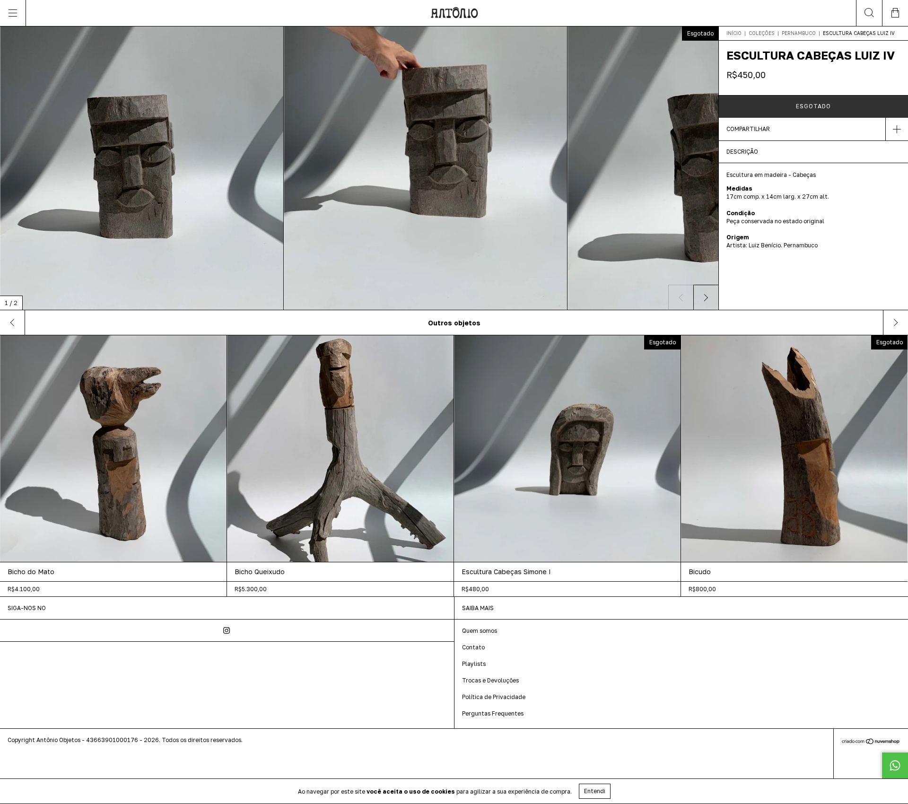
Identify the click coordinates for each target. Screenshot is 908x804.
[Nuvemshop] (870, 742)
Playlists (474, 663)
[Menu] (13, 13)
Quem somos (479, 630)
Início (734, 33)
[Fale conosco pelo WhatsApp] (895, 765)
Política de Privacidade (493, 696)
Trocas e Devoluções (490, 680)
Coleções (762, 33)
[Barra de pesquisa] (869, 13)
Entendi (594, 791)
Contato (473, 647)
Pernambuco (799, 33)
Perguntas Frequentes (493, 713)
